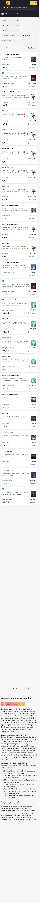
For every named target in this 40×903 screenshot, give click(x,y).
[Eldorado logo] (8, 3)
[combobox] (10, 20)
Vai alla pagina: (18, 689)
